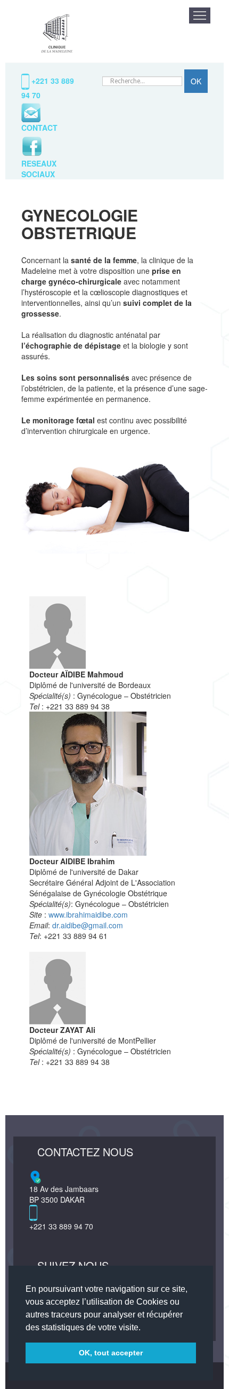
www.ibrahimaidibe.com (88, 914)
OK (196, 81)
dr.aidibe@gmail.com (87, 925)
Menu (199, 15)
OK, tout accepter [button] (111, 1352)
